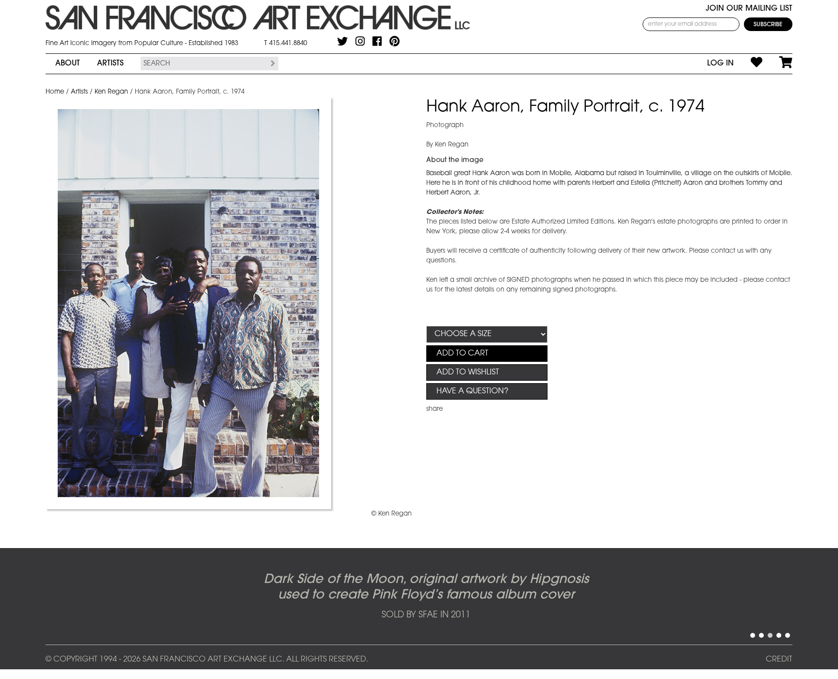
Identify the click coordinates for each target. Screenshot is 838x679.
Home (55, 92)
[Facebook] (377, 41)
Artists (110, 63)
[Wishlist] (748, 63)
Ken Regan (111, 92)
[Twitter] (342, 41)
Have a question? (472, 391)
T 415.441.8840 (285, 43)
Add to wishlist (467, 372)
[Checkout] (777, 63)
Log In (720, 63)
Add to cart (462, 353)
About (67, 63)
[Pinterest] (394, 41)
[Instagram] (360, 41)
